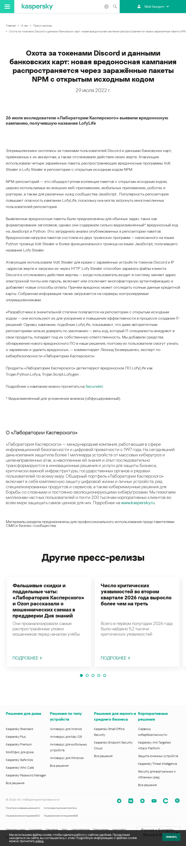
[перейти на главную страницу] (37, 6)
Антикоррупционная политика (60, 808)
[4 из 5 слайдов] (99, 675)
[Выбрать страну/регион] (106, 6)
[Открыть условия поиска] (115, 6)
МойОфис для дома (20, 752)
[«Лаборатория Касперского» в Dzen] (142, 801)
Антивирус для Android (66, 729)
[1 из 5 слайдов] (81, 675)
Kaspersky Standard (19, 729)
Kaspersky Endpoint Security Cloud (113, 745)
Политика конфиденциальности (23, 808)
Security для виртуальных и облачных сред (157, 774)
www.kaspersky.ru (138, 502)
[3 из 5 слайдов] (93, 675)
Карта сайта (119, 829)
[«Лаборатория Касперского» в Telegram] (119, 801)
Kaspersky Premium (19, 744)
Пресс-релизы (101, 829)
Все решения (15, 783)
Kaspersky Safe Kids (19, 760)
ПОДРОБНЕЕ (25, 657)
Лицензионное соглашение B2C (23, 815)
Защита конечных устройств (158, 756)
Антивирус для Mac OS (66, 736)
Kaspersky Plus (16, 736)
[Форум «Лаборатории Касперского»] (166, 801)
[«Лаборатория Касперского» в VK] (131, 801)
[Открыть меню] (7, 6)
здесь (39, 841)
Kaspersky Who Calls (20, 767)
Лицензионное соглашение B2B (61, 815)
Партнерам (52, 829)
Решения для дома (23, 713)
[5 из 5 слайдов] (105, 675)
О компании (35, 829)
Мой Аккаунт (154, 6)
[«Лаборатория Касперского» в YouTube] (154, 801)
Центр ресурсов (80, 829)
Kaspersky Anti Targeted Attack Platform (154, 745)
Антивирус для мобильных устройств (68, 747)
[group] (49, 622)
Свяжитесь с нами (15, 829)
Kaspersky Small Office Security (109, 732)
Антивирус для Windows (67, 758)
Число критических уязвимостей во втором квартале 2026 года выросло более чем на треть (136, 595)
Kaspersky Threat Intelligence (157, 764)
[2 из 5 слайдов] (87, 675)
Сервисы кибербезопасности (152, 732)
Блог (64, 829)
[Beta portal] (177, 801)
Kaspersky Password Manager (26, 775)
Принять (171, 837)
